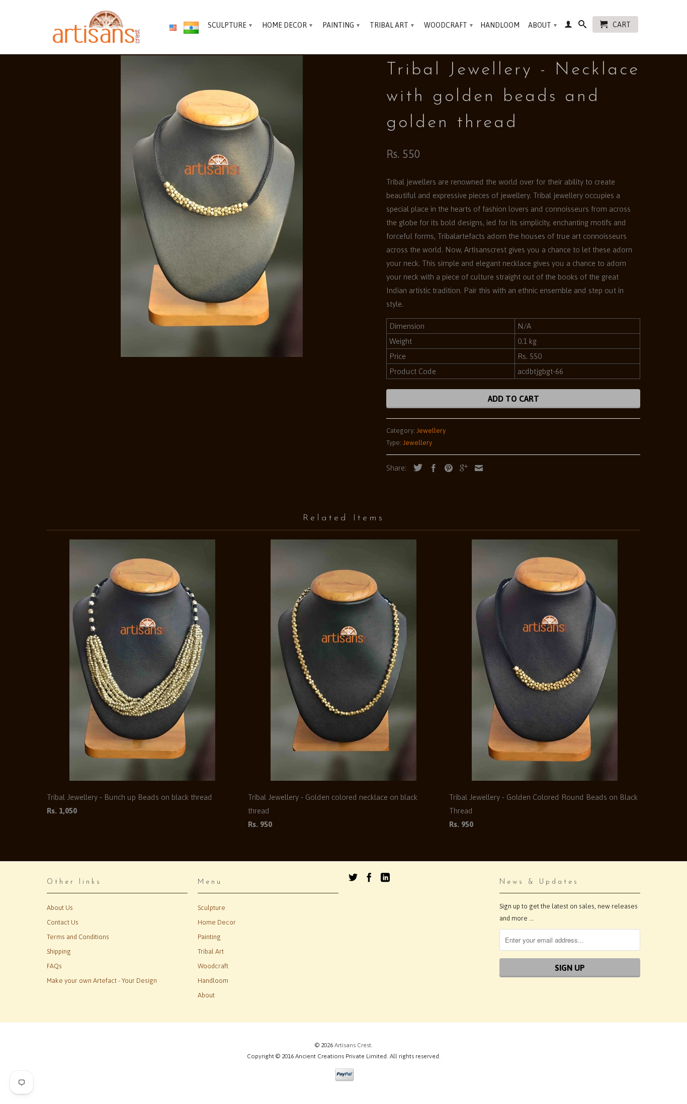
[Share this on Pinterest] (446, 468)
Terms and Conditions (78, 937)
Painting (341, 25)
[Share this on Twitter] (415, 467)
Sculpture (230, 25)
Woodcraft (448, 25)
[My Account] (568, 26)
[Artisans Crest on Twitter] (353, 877)
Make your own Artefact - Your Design (102, 980)
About (542, 25)
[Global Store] (173, 28)
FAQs (54, 966)
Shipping (59, 951)
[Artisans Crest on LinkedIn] (385, 877)
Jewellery (431, 430)
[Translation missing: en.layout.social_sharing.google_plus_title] (461, 468)
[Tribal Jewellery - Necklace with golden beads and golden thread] (211, 206)
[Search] (582, 26)
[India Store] (191, 30)
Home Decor (287, 25)
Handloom (500, 25)
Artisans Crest (352, 1045)
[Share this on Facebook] (431, 468)
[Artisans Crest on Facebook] (369, 877)
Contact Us (62, 922)
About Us (60, 907)
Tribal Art (392, 25)
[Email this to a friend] (476, 468)
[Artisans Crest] (98, 27)
